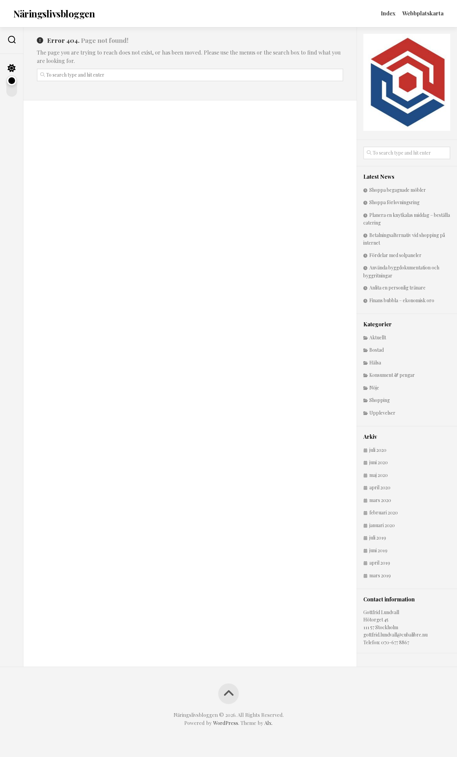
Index (388, 13)
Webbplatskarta (423, 13)
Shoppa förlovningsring (394, 202)
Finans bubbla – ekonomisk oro (401, 300)
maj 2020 (378, 475)
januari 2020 (382, 525)
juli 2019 (377, 537)
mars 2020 (380, 500)
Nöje (374, 388)
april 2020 (379, 487)
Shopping (379, 400)
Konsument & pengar (392, 375)
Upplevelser (382, 413)
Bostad (376, 350)
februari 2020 (383, 512)
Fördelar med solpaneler (395, 255)
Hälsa (375, 362)
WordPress (225, 723)
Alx (268, 723)
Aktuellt (377, 337)
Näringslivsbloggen (54, 13)
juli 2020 (377, 450)
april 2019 (379, 563)
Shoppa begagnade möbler (397, 190)
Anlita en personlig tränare (397, 287)
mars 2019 (380, 575)
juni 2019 (378, 550)
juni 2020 (378, 462)
